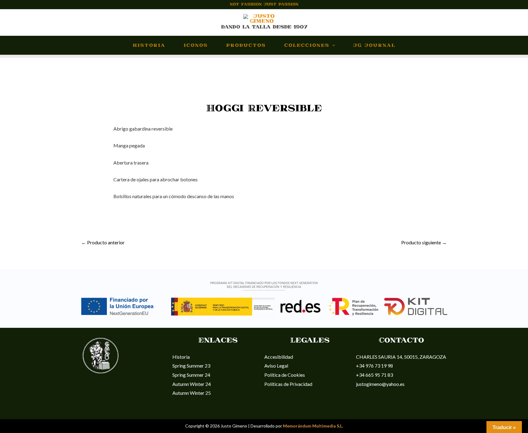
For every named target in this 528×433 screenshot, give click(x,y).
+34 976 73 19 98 (374, 365)
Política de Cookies (284, 375)
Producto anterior (103, 242)
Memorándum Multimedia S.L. (313, 425)
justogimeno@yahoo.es (380, 384)
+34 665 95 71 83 (374, 375)
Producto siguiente (424, 242)
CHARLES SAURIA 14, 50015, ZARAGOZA (401, 357)
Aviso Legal (276, 365)
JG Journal (374, 45)
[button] (332, 45)
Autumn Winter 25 (191, 393)
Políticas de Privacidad (288, 384)
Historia (149, 45)
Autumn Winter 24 (191, 384)
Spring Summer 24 (191, 375)
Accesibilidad (278, 357)
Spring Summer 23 (191, 365)
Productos (246, 45)
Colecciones (306, 45)
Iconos (196, 45)
